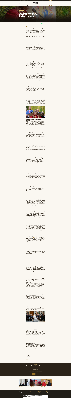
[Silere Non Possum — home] (35, 3)
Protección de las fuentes (27, 0)
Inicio (30, 392)
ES (20, 0)
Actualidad (20, 5)
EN (19, 0)
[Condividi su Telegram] (43, 23)
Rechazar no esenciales (30, 396)
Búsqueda (46, 0)
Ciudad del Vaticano (28, 5)
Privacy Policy (40, 395)
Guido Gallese (31, 167)
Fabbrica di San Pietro (34, 237)
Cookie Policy (43, 395)
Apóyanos (47, 392)
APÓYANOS (51, 5)
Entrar (48, 0)
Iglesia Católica (23, 5)
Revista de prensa (36, 5)
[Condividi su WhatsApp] (41, 23)
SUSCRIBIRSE (51, 0)
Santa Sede (32, 5)
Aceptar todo (25, 396)
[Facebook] (42, 0)
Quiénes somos (23, 0)
